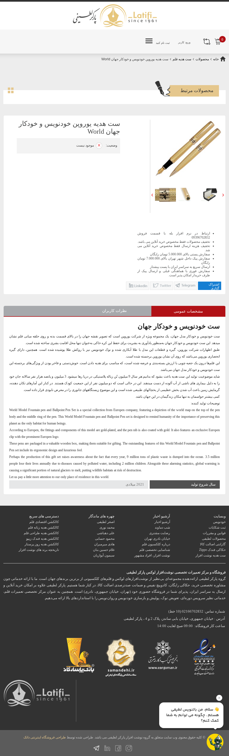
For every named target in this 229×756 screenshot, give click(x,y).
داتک (26, 737)
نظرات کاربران (114, 311)
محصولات (202, 59)
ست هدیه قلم (181, 59)
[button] (152, 194)
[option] (165, 195)
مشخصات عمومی (188, 311)
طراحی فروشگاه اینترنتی (48, 737)
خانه (216, 59)
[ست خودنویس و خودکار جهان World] (165, 195)
